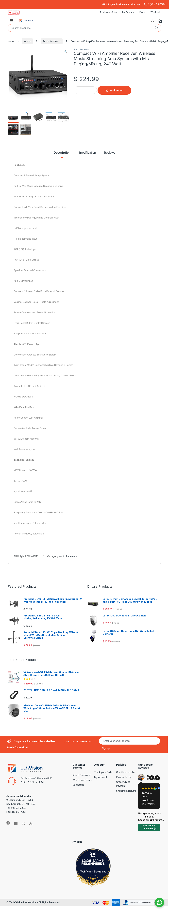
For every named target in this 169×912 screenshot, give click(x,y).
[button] (65, 52)
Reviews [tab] (109, 152)
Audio (27, 41)
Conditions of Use (125, 772)
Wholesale (156, 12)
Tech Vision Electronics (93, 871)
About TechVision (81, 775)
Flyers (142, 12)
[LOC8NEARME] (93, 861)
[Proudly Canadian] (16, 12)
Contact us (78, 784)
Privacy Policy (123, 777)
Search (156, 28)
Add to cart (116, 90)
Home (11, 41)
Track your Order (108, 12)
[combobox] (80, 28)
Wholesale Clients (82, 780)
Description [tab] (62, 152)
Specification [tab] (87, 152)
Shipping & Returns (126, 790)
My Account (128, 12)
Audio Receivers (52, 41)
